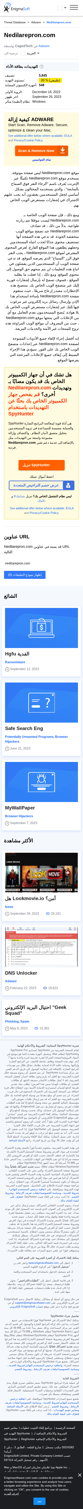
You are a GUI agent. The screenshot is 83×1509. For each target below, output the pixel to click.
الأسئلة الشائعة (17, 1140)
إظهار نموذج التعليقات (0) (25, 574)
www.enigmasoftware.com (43, 1263)
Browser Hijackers (19, 816)
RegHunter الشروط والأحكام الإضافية (43, 1439)
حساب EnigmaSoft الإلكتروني (26, 1306)
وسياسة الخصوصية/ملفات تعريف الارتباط (38, 1193)
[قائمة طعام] (74, 8)
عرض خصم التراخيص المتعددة (36, 485)
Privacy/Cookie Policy (28, 140)
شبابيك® (19, 496)
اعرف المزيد (11, 1493)
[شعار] (17, 8)
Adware (36, 22)
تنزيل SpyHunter (36, 465)
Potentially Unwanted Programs (29, 736)
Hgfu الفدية (17, 653)
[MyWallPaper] (41, 782)
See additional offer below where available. (35, 135)
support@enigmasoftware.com (32, 1302)
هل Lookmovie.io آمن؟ (30, 898)
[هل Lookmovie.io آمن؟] (41, 873)
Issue (9, 906)
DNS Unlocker (21, 973)
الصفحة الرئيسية (65, 1427)
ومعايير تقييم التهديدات (66, 1410)
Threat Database (15, 22)
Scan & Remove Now (36, 151)
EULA (68, 135)
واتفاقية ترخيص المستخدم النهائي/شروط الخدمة (35, 1365)
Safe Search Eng (24, 728)
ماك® (41, 500)
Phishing (12, 1021)
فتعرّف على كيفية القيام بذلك (63, 1414)
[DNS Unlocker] (41, 947)
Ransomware (15, 662)
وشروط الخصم (23, 1369)
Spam (24, 1021)
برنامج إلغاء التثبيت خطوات (36, 1427)
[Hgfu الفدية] (41, 628)
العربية (65, 7)
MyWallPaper (20, 807)
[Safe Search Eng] (41, 703)
